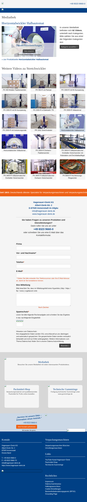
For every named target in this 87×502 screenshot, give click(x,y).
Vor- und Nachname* (26, 253)
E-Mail (19, 271)
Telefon (20, 262)
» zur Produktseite (25, 59)
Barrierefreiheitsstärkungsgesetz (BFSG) (60, 491)
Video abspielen (29, 51)
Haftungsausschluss (52, 486)
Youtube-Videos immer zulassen (29, 54)
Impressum (49, 481)
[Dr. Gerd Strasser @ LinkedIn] (40, 427)
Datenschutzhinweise (53, 484)
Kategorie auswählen (69, 47)
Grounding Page (51, 494)
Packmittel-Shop (51, 462)
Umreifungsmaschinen (53, 448)
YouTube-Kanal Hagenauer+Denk (57, 460)
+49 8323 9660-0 (43, 229)
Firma (19, 244)
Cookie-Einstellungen (53, 489)
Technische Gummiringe (54, 465)
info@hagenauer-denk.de (43, 211)
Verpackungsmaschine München (57, 445)
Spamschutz (43, 315)
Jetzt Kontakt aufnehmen (27, 427)
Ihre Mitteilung (23, 285)
